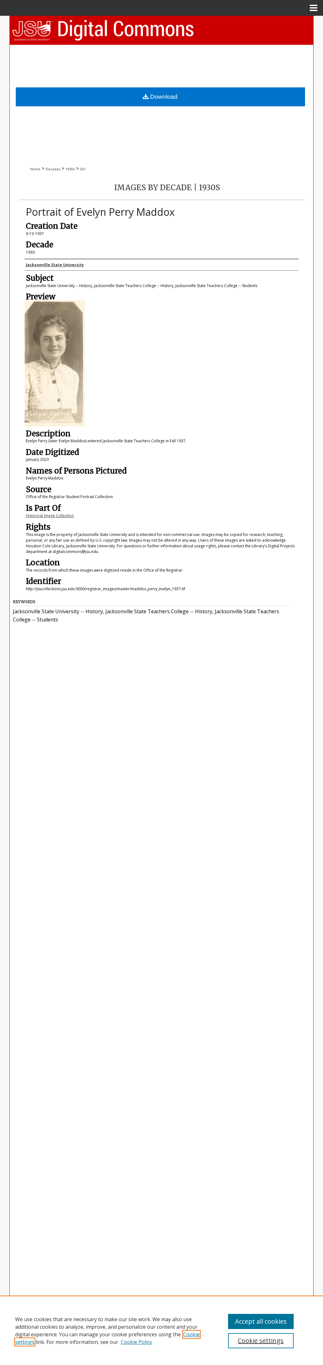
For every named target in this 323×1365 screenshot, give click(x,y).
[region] (161, 1330)
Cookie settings (261, 1340)
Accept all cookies (261, 1321)
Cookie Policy (136, 1342)
